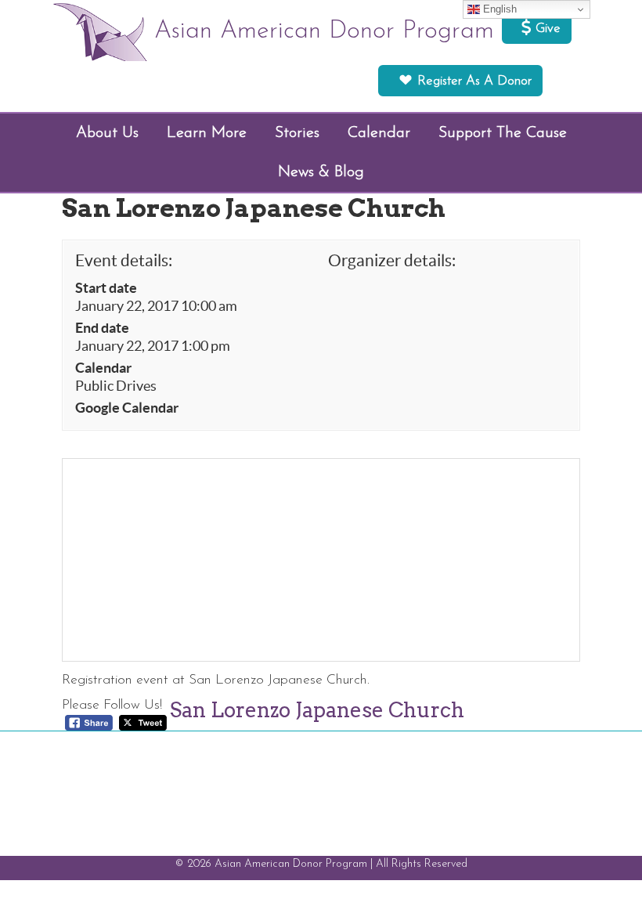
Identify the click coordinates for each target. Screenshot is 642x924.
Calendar (103, 368)
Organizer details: (392, 260)
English (498, 9)
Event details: (123, 260)
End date (102, 328)
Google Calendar (127, 408)
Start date (106, 288)
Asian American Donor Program (324, 31)
